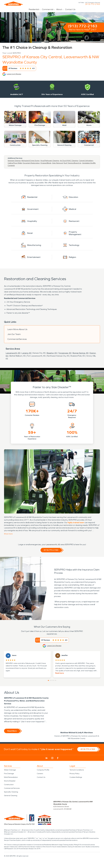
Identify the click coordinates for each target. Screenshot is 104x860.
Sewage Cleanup (14, 161)
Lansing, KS (26, 353)
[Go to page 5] (55, 680)
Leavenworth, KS (13, 353)
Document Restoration (31, 163)
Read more (59, 673)
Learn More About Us (17, 329)
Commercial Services (17, 339)
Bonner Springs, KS (80, 353)
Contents (11, 165)
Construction (9, 784)
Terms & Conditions (77, 770)
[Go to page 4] (53, 680)
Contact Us (70, 9)
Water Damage (10, 770)
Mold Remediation (11, 777)
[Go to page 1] (48, 680)
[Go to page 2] (50, 680)
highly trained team (76, 522)
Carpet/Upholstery (86, 161)
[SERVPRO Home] (13, 4)
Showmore (8, 534)
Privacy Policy (74, 773)
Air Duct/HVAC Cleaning (69, 161)
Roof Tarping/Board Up (72, 163)
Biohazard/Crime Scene (31, 161)
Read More (12, 731)
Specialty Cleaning (11, 792)
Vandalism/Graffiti (88, 163)
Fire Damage (9, 773)
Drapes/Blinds (46, 163)
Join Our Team (14, 334)
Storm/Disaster (10, 781)
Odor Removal (57, 163)
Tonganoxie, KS (64, 353)
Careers (40, 773)
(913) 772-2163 (92, 4)
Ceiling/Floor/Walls (15, 163)
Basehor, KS (52, 353)
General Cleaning (10, 795)
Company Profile (43, 770)
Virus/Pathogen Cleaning (49, 161)
